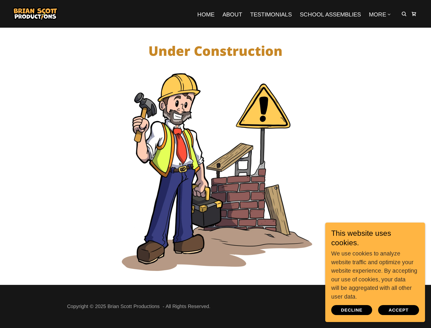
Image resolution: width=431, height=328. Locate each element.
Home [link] (206, 14)
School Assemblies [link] (330, 14)
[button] (380, 14)
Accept (399, 310)
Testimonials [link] (271, 14)
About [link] (232, 14)
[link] (35, 13)
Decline (351, 310)
